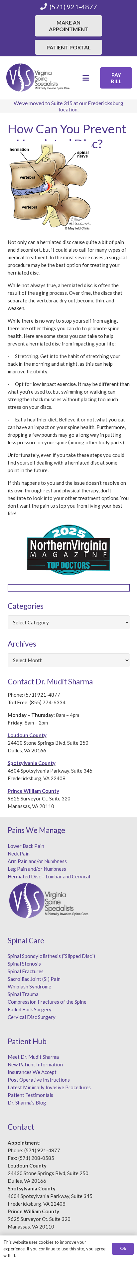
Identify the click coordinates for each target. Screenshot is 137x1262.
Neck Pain (19, 853)
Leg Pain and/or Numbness (37, 869)
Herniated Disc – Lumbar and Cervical (49, 876)
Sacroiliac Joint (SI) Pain (34, 979)
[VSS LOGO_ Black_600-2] (38, 78)
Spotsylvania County (32, 763)
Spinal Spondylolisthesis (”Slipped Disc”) (51, 956)
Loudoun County (27, 735)
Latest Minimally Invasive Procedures (49, 1087)
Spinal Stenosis (24, 964)
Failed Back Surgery (30, 1009)
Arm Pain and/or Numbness (37, 861)
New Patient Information (35, 1064)
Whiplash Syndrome (29, 986)
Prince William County (33, 791)
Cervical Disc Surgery (32, 1017)
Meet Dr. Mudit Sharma (33, 1057)
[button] (85, 78)
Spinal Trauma (23, 994)
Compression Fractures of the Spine (47, 1002)
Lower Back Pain (26, 846)
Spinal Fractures (26, 971)
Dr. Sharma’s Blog (27, 1102)
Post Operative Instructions (39, 1080)
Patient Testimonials (30, 1095)
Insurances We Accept (32, 1072)
